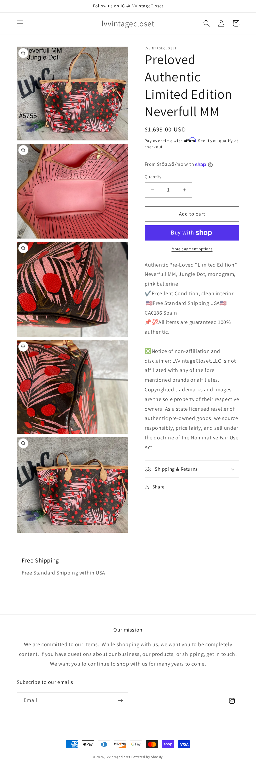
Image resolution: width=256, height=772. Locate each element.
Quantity (153, 176)
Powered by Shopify (147, 757)
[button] (20, 23)
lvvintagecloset (118, 757)
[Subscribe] (120, 700)
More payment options (192, 248)
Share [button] (158, 487)
